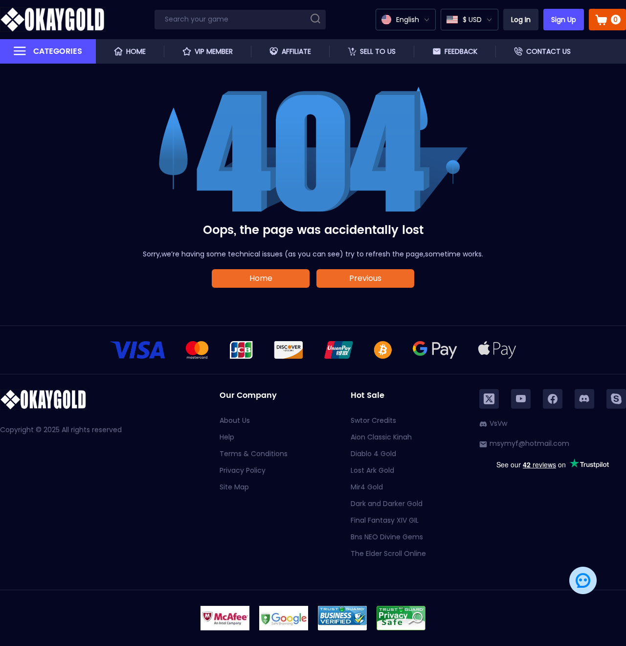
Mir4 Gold (367, 487)
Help (227, 437)
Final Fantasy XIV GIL (385, 520)
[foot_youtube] (521, 399)
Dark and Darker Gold (387, 503)
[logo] (53, 19)
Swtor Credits (373, 420)
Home (260, 278)
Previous (365, 278)
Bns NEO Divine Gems (387, 537)
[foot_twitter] (489, 399)
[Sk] (616, 399)
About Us (235, 420)
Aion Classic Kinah (381, 437)
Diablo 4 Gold (373, 454)
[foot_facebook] (552, 399)
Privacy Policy (243, 470)
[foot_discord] (584, 399)
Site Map (234, 487)
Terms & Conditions (254, 454)
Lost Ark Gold (372, 470)
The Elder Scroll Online (388, 553)
